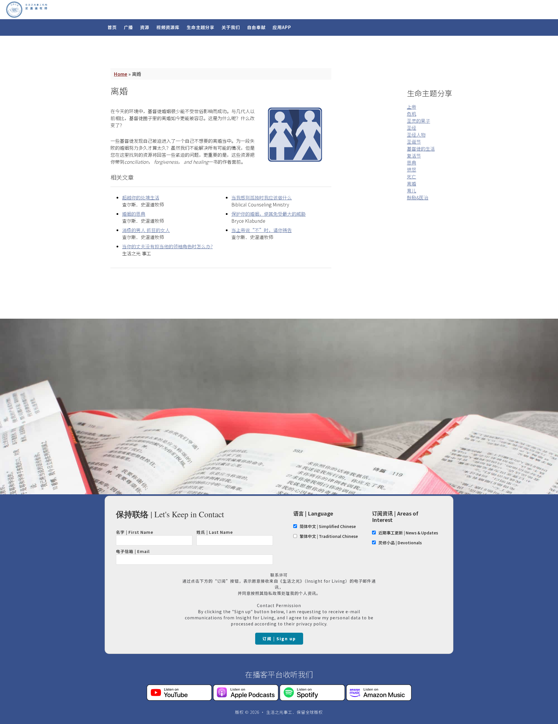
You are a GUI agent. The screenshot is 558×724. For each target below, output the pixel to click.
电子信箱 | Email (133, 551)
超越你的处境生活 (140, 197)
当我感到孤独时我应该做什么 (261, 197)
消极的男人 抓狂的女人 (146, 230)
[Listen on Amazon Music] (379, 698)
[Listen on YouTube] (179, 698)
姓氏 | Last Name (214, 532)
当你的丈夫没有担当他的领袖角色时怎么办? (167, 246)
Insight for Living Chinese (75, 9)
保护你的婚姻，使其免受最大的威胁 (268, 213)
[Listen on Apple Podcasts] (245, 698)
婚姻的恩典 (133, 213)
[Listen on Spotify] (312, 698)
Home (120, 73)
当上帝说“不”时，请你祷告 (261, 230)
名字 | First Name (134, 532)
